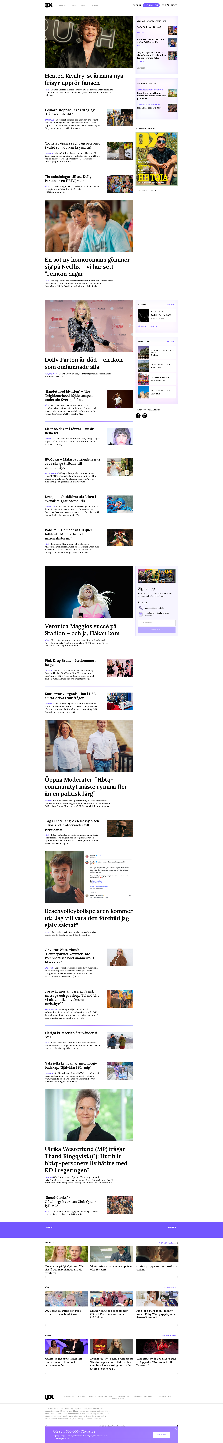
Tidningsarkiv (122, 1396)
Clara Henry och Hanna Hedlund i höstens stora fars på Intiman (151, 96)
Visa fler (141, 68)
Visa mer (170, 304)
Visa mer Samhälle (167, 1243)
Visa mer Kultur (169, 1335)
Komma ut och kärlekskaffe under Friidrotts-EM (150, 40)
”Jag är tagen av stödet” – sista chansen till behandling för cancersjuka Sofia (151, 55)
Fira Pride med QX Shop (149, 107)
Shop (83, 5)
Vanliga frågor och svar (100, 1396)
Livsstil (140, 61)
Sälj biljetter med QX (147, 326)
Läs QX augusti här (144, 191)
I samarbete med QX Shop (148, 105)
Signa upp (161, 1435)
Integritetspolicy (164, 1396)
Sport (140, 45)
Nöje (74, 5)
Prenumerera (151, 5)
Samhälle (63, 5)
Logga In (136, 5)
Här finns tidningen (142, 1396)
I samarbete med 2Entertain (150, 90)
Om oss (81, 1396)
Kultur (140, 32)
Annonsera (69, 1396)
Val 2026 (94, 5)
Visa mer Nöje (170, 1287)
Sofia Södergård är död (149, 27)
